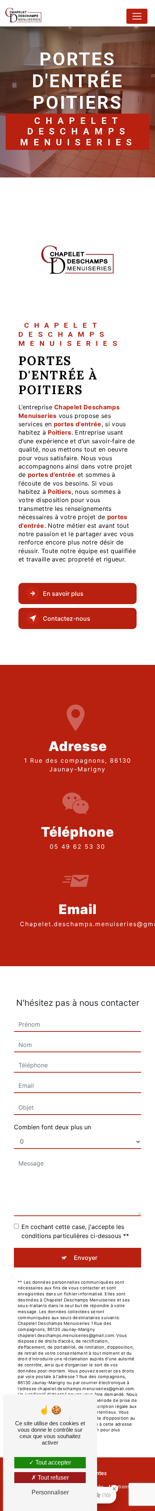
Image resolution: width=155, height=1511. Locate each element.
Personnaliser (50, 1492)
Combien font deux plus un (52, 1127)
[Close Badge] (114, 1488)
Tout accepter (52, 1462)
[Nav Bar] (136, 16)
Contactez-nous (66, 618)
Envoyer (85, 1257)
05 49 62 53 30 (77, 846)
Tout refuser (52, 1477)
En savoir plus (63, 593)
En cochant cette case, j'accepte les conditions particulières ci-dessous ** (75, 1231)
